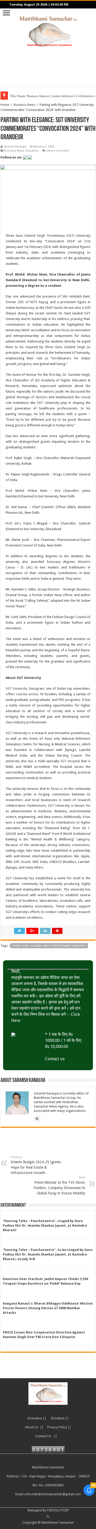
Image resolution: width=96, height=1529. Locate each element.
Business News (24, 105)
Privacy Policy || (59, 1427)
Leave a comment (57, 150)
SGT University (16, 688)
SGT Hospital (70, 761)
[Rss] (48, 1516)
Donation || (60, 1418)
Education (32, 150)
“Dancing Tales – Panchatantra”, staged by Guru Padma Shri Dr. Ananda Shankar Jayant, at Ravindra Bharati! (45, 1225)
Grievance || (37, 1418)
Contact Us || (46, 1436)
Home (5, 105)
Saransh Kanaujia (15, 146)
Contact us (55, 1058)
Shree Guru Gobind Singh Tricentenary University (49, 946)
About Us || (34, 1427)
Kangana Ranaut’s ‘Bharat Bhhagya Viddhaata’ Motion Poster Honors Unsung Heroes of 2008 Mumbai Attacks (48, 1308)
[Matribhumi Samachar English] (48, 31)
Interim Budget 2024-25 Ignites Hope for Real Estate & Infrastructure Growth (36, 1165)
